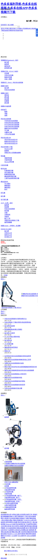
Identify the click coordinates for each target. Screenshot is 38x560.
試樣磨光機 (23, 526)
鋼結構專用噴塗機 (10, 176)
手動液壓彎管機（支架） (12, 501)
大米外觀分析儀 (6, 526)
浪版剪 (6, 216)
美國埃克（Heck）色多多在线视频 (12, 82)
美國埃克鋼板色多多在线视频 (14, 465)
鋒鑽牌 (6, 150)
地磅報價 (31, 530)
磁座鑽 (6, 64)
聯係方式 (7, 351)
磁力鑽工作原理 (9, 333)
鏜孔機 (3, 193)
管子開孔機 (4, 199)
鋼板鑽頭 (7, 185)
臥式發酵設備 (23, 530)
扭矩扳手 (4, 109)
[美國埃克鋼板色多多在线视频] (14, 463)
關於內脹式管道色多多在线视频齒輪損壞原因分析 (20, 367)
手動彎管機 (8, 160)
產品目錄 (12, 28)
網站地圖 (4, 558)
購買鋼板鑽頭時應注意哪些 (13, 329)
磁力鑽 (6, 62)
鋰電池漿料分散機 (11, 522)
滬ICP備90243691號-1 (11, 551)
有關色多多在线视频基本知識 (14, 363)
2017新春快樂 (8, 344)
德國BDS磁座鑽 (6, 106)
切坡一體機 (8, 79)
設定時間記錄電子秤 (25, 514)
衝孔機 (3, 196)
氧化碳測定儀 (20, 524)
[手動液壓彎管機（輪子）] (13, 495)
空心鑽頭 (7, 183)
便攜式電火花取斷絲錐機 (12, 152)
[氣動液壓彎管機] (10, 507)
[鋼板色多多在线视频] (26, 294)
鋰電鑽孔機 (8, 68)
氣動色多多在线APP (11, 141)
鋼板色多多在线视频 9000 (26, 295)
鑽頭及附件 (4, 181)
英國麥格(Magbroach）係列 (9, 60)
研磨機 (6, 101)
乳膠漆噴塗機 (8, 170)
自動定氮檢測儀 (30, 518)
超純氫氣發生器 (6, 514)
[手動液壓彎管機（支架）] (13, 499)
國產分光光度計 (6, 535)
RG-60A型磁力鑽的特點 (12, 336)
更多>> (3, 279)
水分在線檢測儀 (11, 528)
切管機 (6, 73)
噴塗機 (6, 210)
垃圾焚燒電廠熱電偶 (27, 532)
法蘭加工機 (8, 132)
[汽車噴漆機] (13, 460)
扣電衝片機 (15, 514)
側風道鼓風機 (20, 528)
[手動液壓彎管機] (10, 488)
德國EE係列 (4, 93)
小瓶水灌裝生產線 (7, 520)
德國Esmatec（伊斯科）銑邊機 (10, 225)
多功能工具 (8, 237)
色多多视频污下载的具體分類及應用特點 (17, 322)
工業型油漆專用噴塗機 (11, 178)
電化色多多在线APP (11, 139)
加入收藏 (11, 24)
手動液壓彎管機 (9, 490)
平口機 (6, 130)
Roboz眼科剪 (22, 535)
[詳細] (6, 275)
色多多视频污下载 (7, 147)
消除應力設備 (8, 518)
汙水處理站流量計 (31, 524)
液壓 (5, 115)
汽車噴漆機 (8, 461)
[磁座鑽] (11, 415)
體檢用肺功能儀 (30, 534)
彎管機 (3, 156)
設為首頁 (4, 24)
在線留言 (7, 30)
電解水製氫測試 (18, 520)
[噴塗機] (13, 447)
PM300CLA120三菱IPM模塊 (16, 534)
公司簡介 (7, 28)
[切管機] (7, 484)
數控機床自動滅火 (19, 518)
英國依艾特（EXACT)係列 (9, 71)
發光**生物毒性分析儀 (11, 530)
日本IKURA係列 (6, 229)
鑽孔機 (6, 97)
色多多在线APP (6, 137)
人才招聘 (18, 28)
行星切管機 (4, 165)
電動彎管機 (8, 158)
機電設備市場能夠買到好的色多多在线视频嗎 (19, 370)
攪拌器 (6, 95)
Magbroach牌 (8, 149)
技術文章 (30, 28)
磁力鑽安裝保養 (9, 326)
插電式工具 (8, 235)
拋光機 (6, 99)
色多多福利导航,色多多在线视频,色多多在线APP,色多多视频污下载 (19, 8)
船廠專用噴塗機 (9, 174)
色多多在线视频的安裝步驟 (13, 388)
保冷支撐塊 (15, 526)
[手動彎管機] (8, 492)
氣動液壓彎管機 (9, 509)
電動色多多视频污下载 (11, 220)
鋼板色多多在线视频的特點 (13, 377)
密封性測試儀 (22, 522)
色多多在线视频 (9, 90)
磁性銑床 (7, 66)
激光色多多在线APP (11, 143)
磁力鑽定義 (8, 340)
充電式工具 (8, 233)
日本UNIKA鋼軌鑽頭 (11, 482)
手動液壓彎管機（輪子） (12, 497)
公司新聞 (24, 28)
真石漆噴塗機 (8, 172)
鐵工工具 (7, 218)
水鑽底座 (7, 214)
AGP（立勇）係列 (7, 203)
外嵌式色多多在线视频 (11, 126)
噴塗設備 (4, 168)
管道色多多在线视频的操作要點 (14, 381)
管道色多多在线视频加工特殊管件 (15, 374)
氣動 (5, 111)
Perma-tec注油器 (11, 524)
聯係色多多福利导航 (16, 30)
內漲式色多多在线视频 (11, 122)
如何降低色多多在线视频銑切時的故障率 (17, 356)
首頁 (2, 28)
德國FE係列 (4, 86)
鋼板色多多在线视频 (11, 128)
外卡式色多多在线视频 (11, 124)
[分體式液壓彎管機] (11, 503)
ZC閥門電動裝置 (18, 516)
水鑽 (5, 212)
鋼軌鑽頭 (7, 187)
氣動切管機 (8, 77)
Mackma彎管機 (9, 162)
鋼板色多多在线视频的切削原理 (14, 384)
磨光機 (6, 103)
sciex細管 (14, 535)
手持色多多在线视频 (11, 121)
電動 (5, 113)
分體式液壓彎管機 (10, 505)
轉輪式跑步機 (15, 532)
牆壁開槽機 (8, 222)
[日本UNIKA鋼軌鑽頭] (13, 481)
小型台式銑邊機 (9, 134)
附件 (5, 189)
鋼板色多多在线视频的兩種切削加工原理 (17, 359)
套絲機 (6, 207)
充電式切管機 (8, 75)
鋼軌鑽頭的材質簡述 (11, 347)
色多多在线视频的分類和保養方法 (15, 318)
